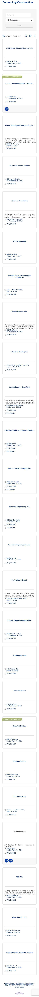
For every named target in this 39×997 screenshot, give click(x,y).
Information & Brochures (26, 985)
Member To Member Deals (18, 984)
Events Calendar (29, 983)
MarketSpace (29, 984)
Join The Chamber (19, 987)
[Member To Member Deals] (7, 110)
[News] (11, 862)
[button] (3, 36)
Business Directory (9, 983)
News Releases (19, 983)
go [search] (20, 25)
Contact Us (16, 985)
